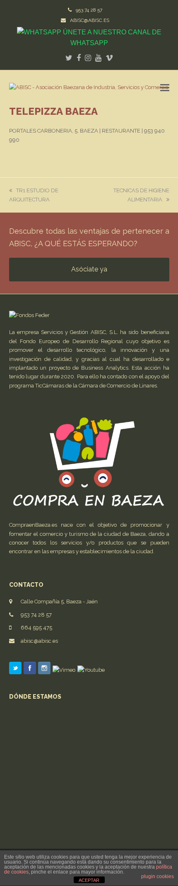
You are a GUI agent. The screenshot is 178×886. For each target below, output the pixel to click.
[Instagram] (44, 670)
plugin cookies (157, 876)
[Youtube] (91, 670)
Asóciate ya (89, 269)
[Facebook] (30, 670)
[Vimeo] (64, 670)
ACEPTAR (89, 880)
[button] (164, 87)
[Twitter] (15, 670)
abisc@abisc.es (39, 641)
